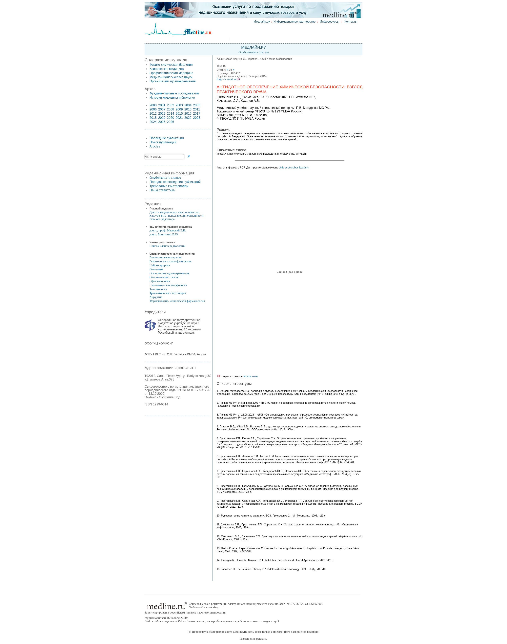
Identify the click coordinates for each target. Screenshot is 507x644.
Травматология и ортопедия (168, 293)
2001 (161, 105)
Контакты (350, 21)
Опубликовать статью (253, 52)
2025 (161, 122)
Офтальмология (160, 281)
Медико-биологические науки (171, 77)
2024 (153, 122)
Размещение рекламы (253, 638)
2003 (179, 105)
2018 (153, 117)
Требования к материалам (169, 186)
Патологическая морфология (168, 285)
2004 (188, 105)
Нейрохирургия (160, 265)
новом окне (250, 376)
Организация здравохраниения (173, 81)
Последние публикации (167, 138)
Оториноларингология (164, 277)
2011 (196, 109)
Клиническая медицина (167, 68)
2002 (170, 105)
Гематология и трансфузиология (171, 261)
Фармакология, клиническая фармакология (177, 300)
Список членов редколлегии (167, 245)
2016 (188, 113)
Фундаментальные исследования (174, 93)
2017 (196, 113)
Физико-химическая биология (171, 64)
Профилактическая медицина (171, 73)
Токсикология (158, 289)
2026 (170, 122)
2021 (179, 117)
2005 (196, 105)
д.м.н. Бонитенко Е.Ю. (164, 234)
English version (227, 79)
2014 (170, 113)
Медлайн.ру (262, 21)
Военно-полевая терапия (165, 257)
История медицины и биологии (172, 97)
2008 (170, 109)
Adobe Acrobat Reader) (294, 167)
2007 (161, 109)
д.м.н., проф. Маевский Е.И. (168, 230)
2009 (179, 109)
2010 (188, 109)
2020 (170, 117)
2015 (179, 113)
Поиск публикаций (163, 142)
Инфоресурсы (329, 21)
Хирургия (156, 297)
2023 (196, 117)
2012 (153, 113)
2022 (188, 117)
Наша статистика (162, 190)
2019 (161, 117)
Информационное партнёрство (294, 21)
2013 (161, 113)
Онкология (156, 269)
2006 (153, 109)
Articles (155, 146)
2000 (153, 105)
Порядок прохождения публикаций (175, 182)
